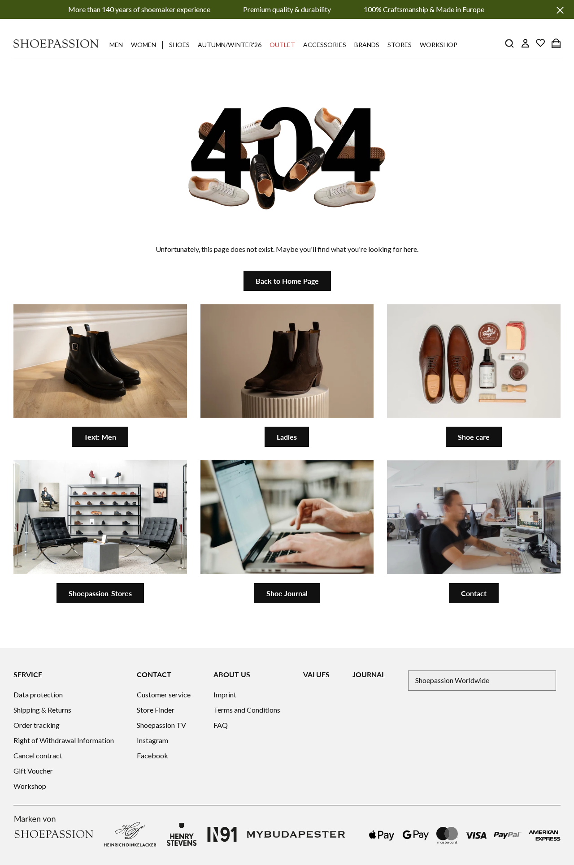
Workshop (438, 44)
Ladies (287, 436)
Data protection (38, 694)
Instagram (152, 740)
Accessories (324, 44)
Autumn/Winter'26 (229, 44)
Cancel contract (37, 755)
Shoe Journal (287, 593)
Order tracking (36, 725)
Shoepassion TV (161, 725)
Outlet (282, 44)
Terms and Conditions (246, 709)
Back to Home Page (287, 281)
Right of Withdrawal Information (63, 740)
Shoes (179, 44)
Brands (366, 44)
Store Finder (155, 709)
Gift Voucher (33, 770)
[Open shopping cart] (556, 43)
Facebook (152, 755)
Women (143, 44)
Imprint (224, 694)
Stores (399, 44)
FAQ (220, 725)
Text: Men (100, 436)
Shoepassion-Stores (100, 593)
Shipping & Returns (42, 709)
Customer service (164, 694)
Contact (474, 593)
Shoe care (474, 436)
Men (116, 44)
